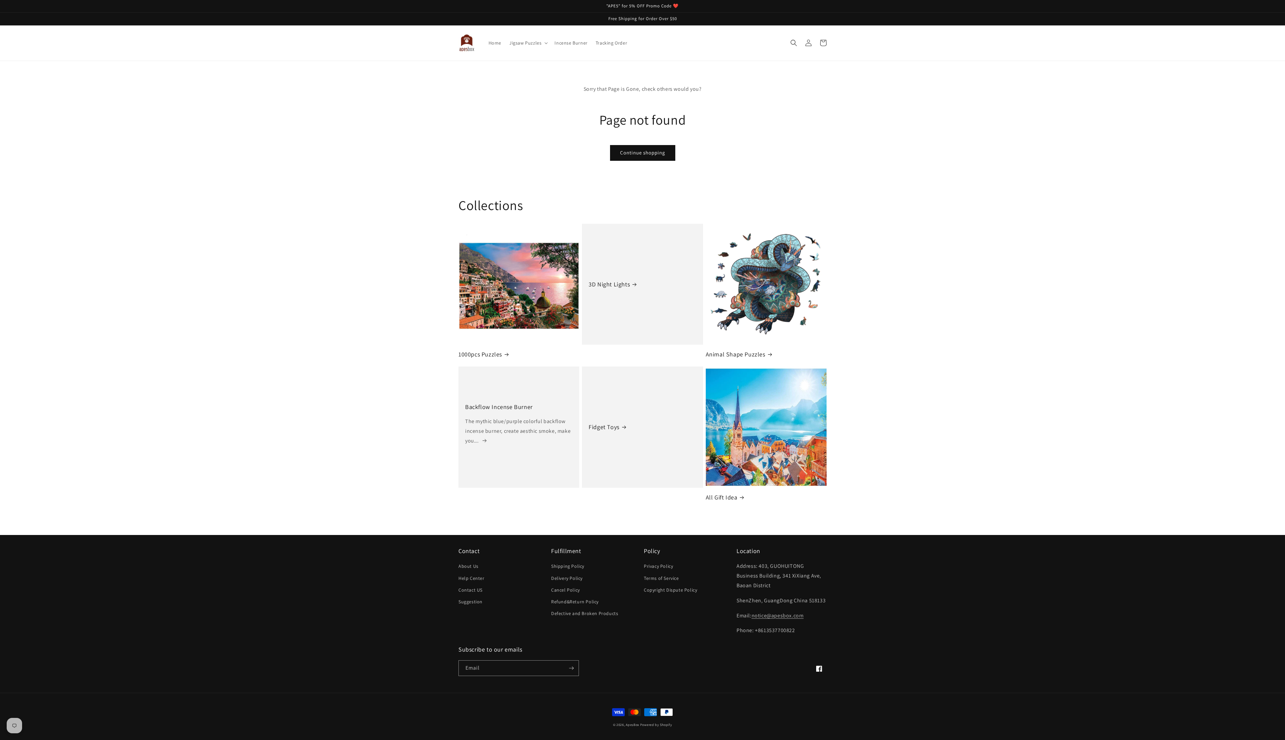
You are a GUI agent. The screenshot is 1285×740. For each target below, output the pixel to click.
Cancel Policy (565, 590)
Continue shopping (642, 152)
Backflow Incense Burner (499, 407)
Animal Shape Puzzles (735, 354)
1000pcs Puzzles (480, 354)
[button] (527, 43)
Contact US (470, 590)
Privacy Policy (658, 566)
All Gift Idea (722, 497)
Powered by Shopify (656, 725)
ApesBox (632, 725)
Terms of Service (661, 578)
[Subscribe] (571, 668)
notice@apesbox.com (778, 615)
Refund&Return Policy (575, 602)
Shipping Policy (567, 566)
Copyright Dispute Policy (670, 590)
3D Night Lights (609, 284)
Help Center (471, 578)
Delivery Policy (567, 578)
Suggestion (470, 602)
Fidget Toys (604, 427)
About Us (468, 566)
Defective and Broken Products (584, 613)
